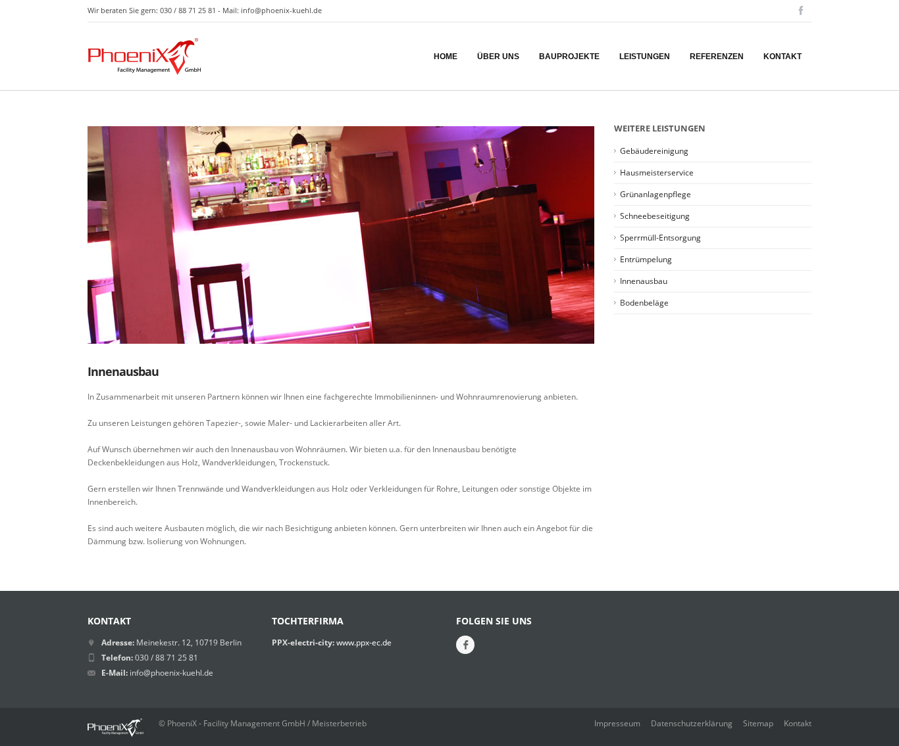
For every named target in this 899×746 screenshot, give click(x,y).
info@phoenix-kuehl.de (281, 10)
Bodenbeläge (644, 302)
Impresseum (617, 723)
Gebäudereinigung (654, 150)
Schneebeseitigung (655, 215)
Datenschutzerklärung (691, 723)
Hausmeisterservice (657, 172)
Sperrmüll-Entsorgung (660, 237)
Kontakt (797, 723)
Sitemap (758, 723)
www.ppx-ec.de (363, 642)
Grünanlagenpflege (655, 194)
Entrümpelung (646, 259)
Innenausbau (643, 281)
